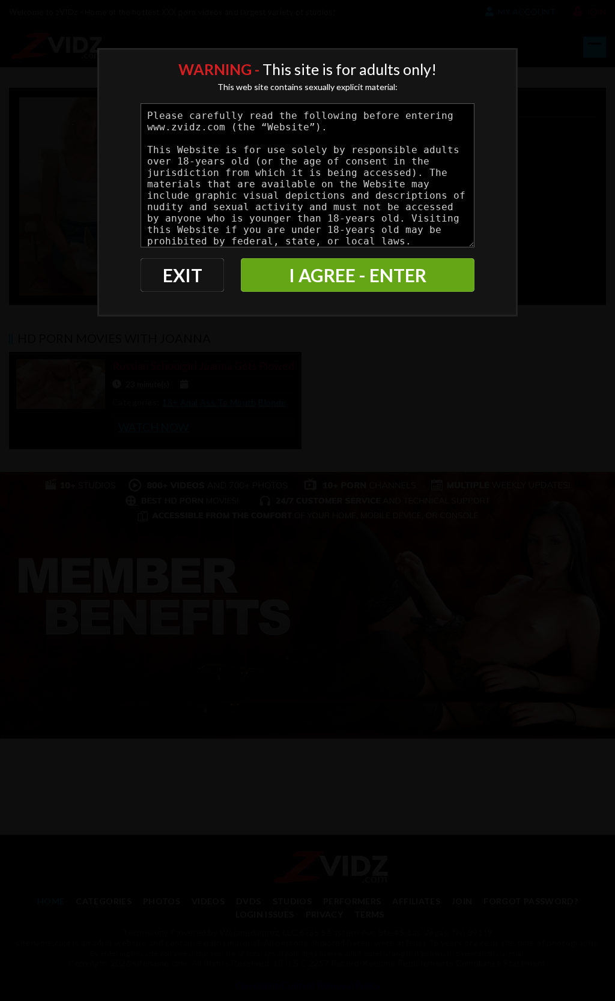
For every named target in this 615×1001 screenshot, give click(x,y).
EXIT (182, 275)
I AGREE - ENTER (357, 275)
